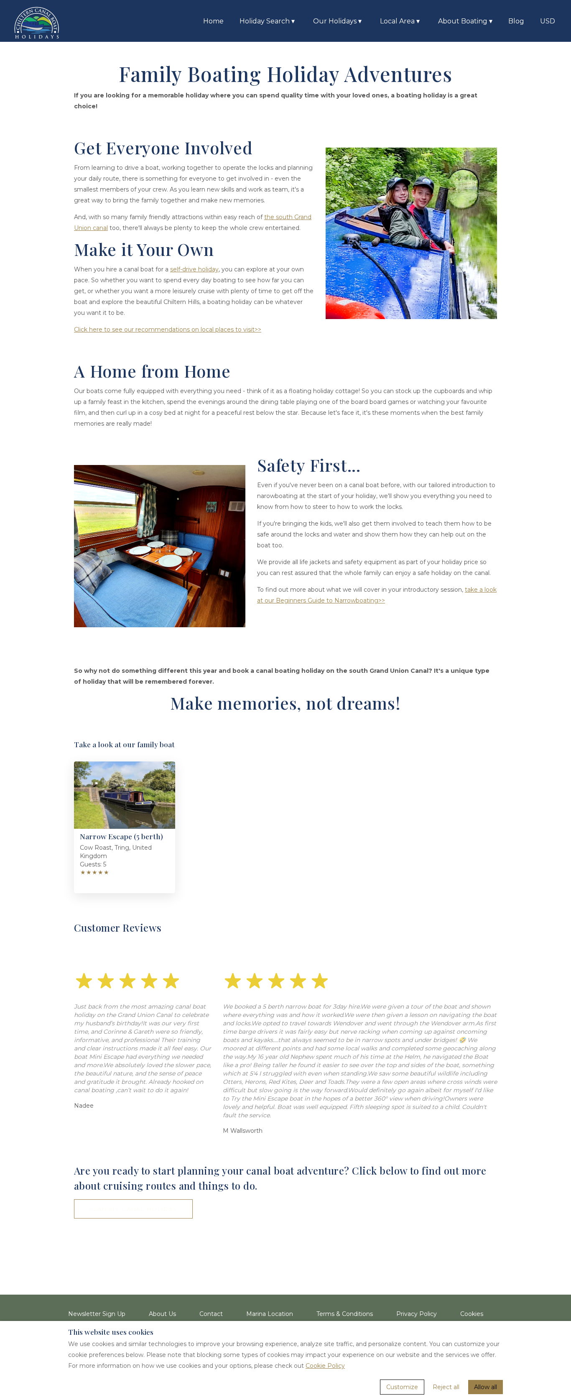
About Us (162, 1314)
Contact (211, 1314)
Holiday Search (267, 21)
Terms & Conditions (344, 1314)
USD (547, 21)
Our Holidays (337, 21)
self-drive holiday (194, 269)
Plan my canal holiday (133, 1209)
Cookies (471, 1314)
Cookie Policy (325, 1365)
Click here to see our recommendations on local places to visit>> (167, 329)
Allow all (485, 1387)
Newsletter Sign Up (96, 1314)
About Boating (465, 21)
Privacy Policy (416, 1314)
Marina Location (269, 1314)
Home (213, 21)
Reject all (446, 1387)
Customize (402, 1387)
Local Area (400, 21)
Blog (516, 21)
